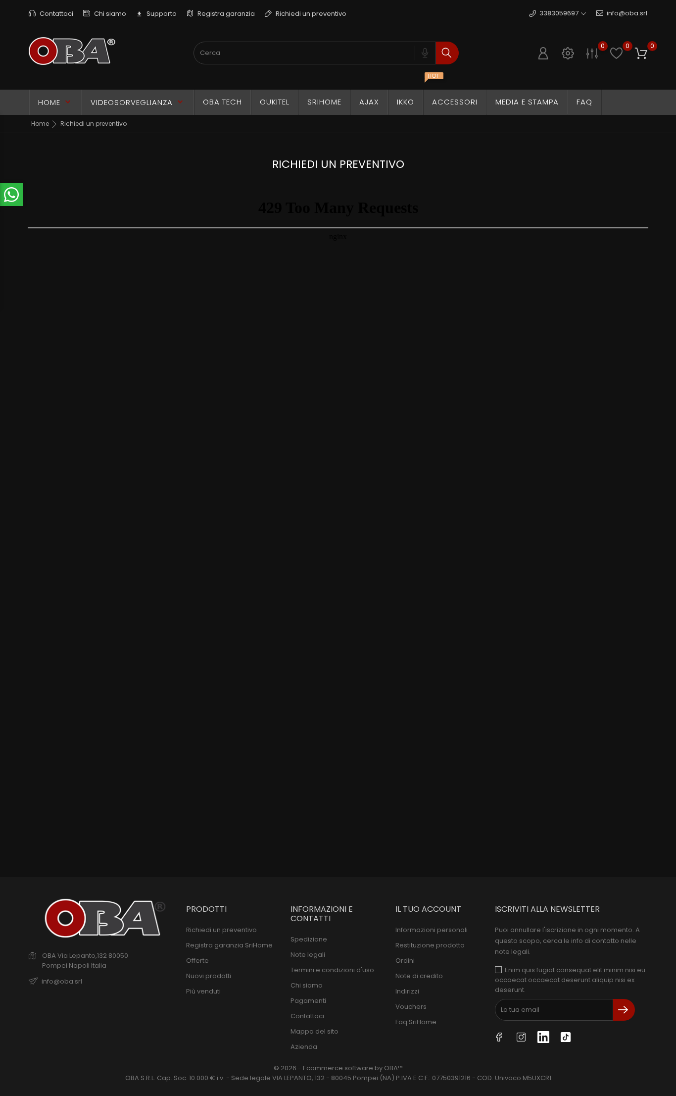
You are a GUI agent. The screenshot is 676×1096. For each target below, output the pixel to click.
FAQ (584, 102)
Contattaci (55, 13)
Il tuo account (428, 909)
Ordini (405, 960)
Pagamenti (308, 1000)
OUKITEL (275, 102)
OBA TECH (222, 102)
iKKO (410, 98)
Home (55, 102)
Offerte (197, 960)
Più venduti (203, 991)
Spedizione (308, 939)
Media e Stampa (527, 102)
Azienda (303, 1046)
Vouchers (411, 1006)
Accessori (455, 102)
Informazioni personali (431, 930)
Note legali (307, 954)
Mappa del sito (314, 1031)
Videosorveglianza (138, 102)
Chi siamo (109, 13)
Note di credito (419, 976)
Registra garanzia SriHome (229, 945)
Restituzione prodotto (430, 945)
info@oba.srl (627, 13)
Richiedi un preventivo (310, 13)
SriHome (324, 102)
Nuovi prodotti (208, 976)
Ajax (369, 102)
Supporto (156, 13)
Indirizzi (407, 991)
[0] (592, 53)
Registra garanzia (225, 13)
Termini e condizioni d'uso (332, 970)
